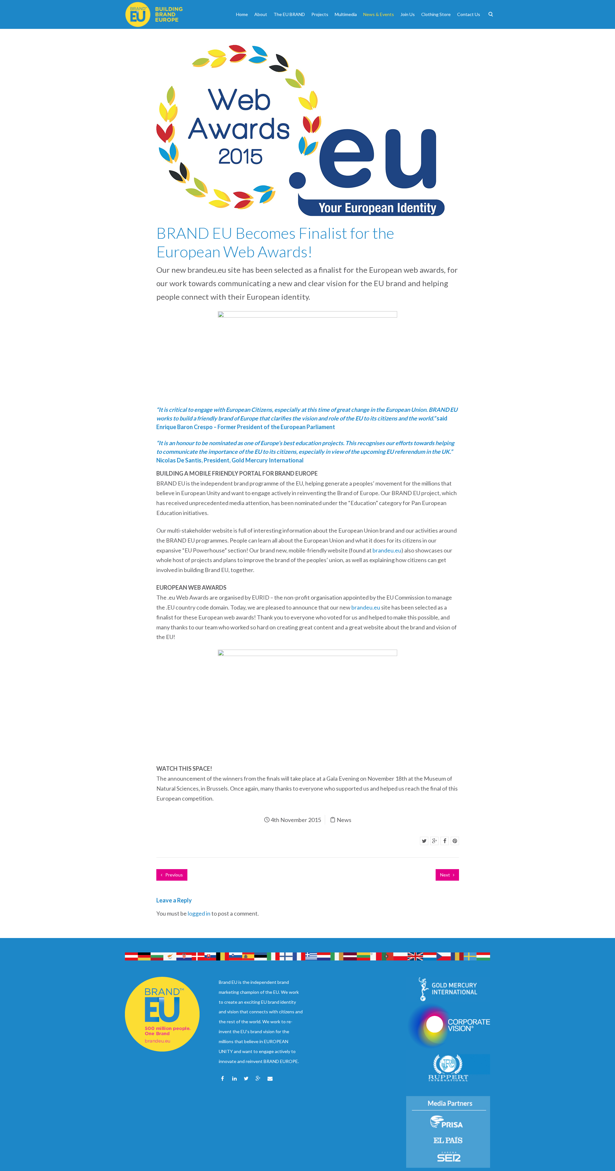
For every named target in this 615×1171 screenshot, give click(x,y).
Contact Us (468, 14)
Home (242, 14)
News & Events (378, 14)
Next (445, 874)
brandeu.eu (387, 550)
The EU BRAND (289, 14)
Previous (173, 874)
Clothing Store (436, 14)
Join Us (407, 14)
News (344, 819)
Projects (319, 14)
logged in (199, 913)
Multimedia (346, 14)
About (260, 14)
